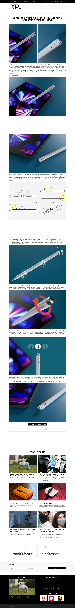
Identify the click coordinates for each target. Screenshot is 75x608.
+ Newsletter (60, 13)
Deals (48, 13)
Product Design (15, 13)
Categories (16, 1)
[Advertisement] (46, 6)
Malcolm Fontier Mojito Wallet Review (19, 502)
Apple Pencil (27, 546)
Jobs (34, 1)
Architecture (35, 13)
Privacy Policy (52, 584)
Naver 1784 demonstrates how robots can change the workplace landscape (51, 553)
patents (43, 546)
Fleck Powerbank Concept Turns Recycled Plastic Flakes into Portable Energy (51, 502)
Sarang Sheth (15, 75)
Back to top (12, 606)
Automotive (27, 13)
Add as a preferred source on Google (38, 424)
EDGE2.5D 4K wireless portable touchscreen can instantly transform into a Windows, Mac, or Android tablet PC (23, 553)
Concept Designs (36, 546)
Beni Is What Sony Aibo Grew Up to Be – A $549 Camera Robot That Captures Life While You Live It (22, 474)
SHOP (30, 1)
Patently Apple (27, 242)
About (10, 1)
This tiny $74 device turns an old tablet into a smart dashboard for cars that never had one (51, 474)
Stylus (48, 546)
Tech (22, 13)
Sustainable (42, 13)
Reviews (53, 13)
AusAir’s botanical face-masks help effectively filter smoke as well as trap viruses (51, 530)
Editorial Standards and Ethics (44, 584)
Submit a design (23, 1)
